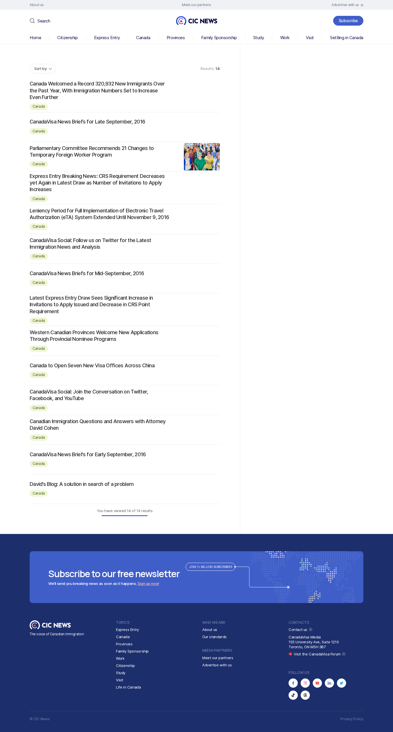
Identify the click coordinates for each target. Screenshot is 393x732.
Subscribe (348, 20)
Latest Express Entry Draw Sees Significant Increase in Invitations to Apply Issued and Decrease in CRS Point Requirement (91, 304)
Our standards (214, 636)
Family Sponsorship (219, 37)
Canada (143, 37)
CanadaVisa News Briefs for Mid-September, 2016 (87, 273)
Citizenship (67, 37)
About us (209, 629)
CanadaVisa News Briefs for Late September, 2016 (87, 122)
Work (285, 37)
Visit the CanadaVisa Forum (318, 654)
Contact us (298, 629)
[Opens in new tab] (293, 683)
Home (35, 37)
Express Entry (107, 37)
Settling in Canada (346, 37)
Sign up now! (148, 583)
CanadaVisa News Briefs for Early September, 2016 (88, 454)
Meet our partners (217, 657)
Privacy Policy (351, 719)
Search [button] (43, 21)
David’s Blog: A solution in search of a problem (81, 484)
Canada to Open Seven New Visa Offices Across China (92, 365)
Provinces (176, 37)
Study (258, 37)
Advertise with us (217, 665)
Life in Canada (128, 687)
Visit (310, 37)
